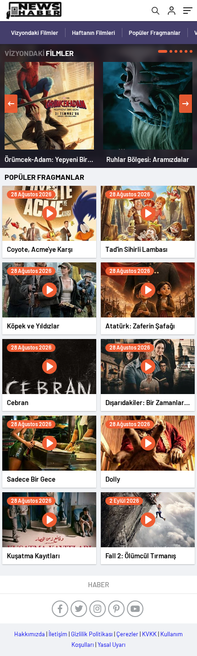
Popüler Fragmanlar (155, 32)
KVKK (149, 634)
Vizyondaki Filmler (34, 32)
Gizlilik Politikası (92, 634)
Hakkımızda (29, 634)
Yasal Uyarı (112, 644)
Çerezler (127, 634)
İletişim (58, 634)
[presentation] (11, 104)
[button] (162, 51)
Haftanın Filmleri (93, 32)
